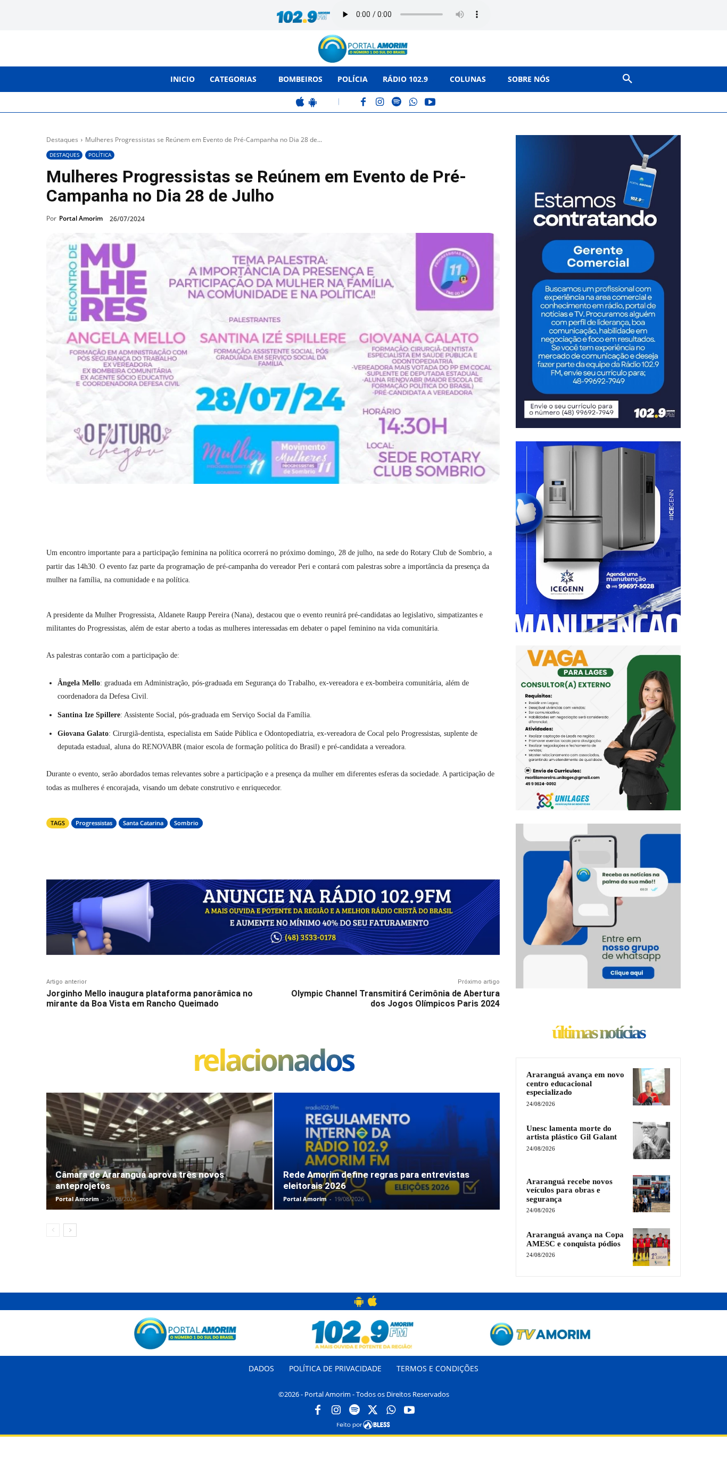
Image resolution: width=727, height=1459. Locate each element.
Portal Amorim (81, 218)
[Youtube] (409, 1411)
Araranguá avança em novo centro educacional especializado (575, 1083)
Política (99, 154)
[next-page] (70, 1230)
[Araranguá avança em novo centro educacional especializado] (651, 1086)
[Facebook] (364, 103)
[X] (166, 508)
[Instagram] (380, 103)
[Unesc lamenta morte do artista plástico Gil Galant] (651, 1140)
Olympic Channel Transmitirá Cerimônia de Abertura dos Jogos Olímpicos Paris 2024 (395, 998)
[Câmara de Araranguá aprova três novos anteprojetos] (159, 1162)
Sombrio (186, 823)
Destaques (62, 139)
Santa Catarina (143, 823)
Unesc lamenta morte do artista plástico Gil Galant (571, 1133)
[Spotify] (397, 103)
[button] (627, 79)
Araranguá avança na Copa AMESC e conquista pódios (575, 1239)
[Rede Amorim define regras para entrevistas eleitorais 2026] (387, 1162)
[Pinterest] (191, 508)
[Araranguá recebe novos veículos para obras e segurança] (651, 1193)
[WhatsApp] (413, 103)
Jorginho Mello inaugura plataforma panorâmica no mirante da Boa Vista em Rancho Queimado (149, 998)
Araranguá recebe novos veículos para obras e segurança (569, 1190)
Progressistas (94, 823)
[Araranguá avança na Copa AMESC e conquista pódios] (651, 1246)
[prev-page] (53, 1230)
